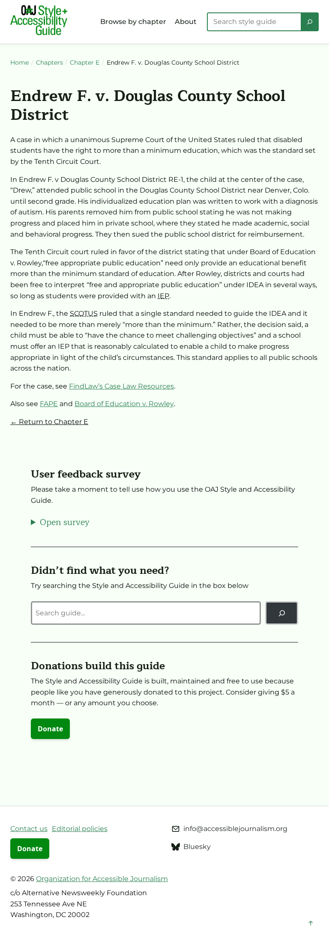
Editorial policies (80, 829)
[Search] (310, 21)
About (186, 22)
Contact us (29, 829)
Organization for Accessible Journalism (102, 879)
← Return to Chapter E (49, 422)
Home (19, 62)
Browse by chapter (133, 22)
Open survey (65, 522)
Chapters (49, 62)
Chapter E (84, 62)
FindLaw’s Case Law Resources (121, 386)
